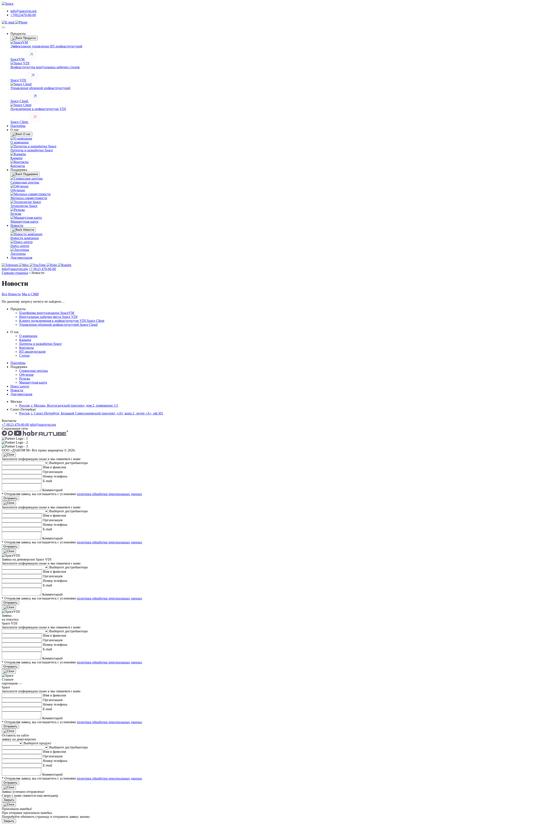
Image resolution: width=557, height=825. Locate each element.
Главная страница (15, 273)
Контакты (26, 347)
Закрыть (8, 800)
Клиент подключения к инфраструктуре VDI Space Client (61, 320)
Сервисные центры (33, 370)
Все (5, 294)
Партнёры (17, 126)
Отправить (10, 498)
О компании (28, 336)
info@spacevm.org (23, 11)
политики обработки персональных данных (109, 494)
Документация (21, 257)
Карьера (25, 340)
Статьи (24, 355)
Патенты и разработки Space (40, 344)
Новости (16, 225)
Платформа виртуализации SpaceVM (46, 313)
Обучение (26, 374)
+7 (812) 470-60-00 (42, 269)
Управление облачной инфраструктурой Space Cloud (58, 324)
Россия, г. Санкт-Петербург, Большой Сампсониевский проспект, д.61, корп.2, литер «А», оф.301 (91, 413)
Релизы (24, 378)
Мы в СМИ (30, 294)
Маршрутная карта (33, 382)
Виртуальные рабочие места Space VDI (48, 317)
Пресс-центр (19, 386)
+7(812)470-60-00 (23, 15)
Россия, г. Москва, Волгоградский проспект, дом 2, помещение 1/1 (68, 405)
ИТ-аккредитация (32, 351)
